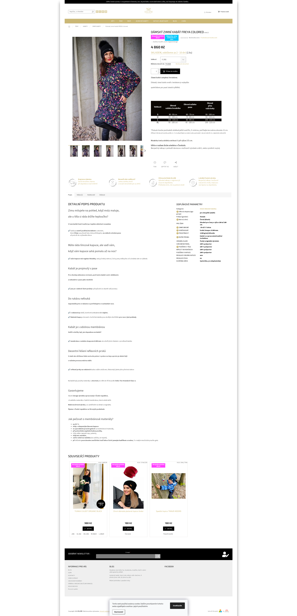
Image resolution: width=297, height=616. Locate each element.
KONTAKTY (71, 575)
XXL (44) (86, 534)
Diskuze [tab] (102, 195)
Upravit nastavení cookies (108, 611)
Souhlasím (177, 605)
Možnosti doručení (182, 64)
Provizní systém (73, 589)
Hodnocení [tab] (91, 195)
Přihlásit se (157, 556)
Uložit (155, 158)
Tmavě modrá (168, 534)
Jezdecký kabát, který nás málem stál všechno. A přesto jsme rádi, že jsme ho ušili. (125, 576)
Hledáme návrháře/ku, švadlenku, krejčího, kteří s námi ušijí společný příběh (127, 571)
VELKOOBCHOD (73, 586)
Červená (128, 534)
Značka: (165, 42)
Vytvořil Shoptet (213, 611)
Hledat (93, 11)
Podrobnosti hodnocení (209, 38)
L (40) (72, 534)
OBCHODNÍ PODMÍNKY (75, 581)
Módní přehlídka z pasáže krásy (119, 580)
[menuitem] (113, 21)
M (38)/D (94, 534)
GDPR (70, 573)
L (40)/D (101, 534)
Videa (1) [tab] (80, 195)
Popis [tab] (70, 195)
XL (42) (79, 534)
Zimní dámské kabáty (208, 209)
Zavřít (170, 158)
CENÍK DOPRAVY (73, 578)
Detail (89, 529)
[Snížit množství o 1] (159, 72)
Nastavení (118, 612)
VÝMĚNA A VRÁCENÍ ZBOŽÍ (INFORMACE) (80, 584)
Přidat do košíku (172, 71)
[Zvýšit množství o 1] (159, 70)
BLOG (70, 570)
